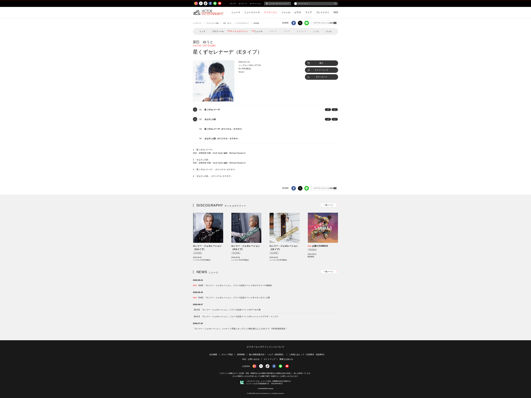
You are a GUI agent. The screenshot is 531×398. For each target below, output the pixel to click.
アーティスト (270, 12)
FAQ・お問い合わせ (251, 359)
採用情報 (241, 354)
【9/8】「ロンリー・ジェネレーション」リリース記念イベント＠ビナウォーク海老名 (232, 285)
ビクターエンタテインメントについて (265, 347)
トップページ (197, 23)
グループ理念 (227, 354)
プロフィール (218, 31)
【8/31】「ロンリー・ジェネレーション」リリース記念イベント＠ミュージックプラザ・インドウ (235, 316)
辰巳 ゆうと (227, 23)
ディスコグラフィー (242, 23)
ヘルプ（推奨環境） (276, 354)
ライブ (308, 12)
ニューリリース (252, 12)
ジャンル (285, 12)
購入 (321, 63)
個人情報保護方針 (256, 354)
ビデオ (297, 12)
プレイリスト (322, 12)
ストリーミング (321, 70)
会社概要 (213, 354)
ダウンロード (321, 77)
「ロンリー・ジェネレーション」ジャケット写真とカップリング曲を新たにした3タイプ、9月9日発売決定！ (240, 329)
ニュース (235, 12)
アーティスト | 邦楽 (212, 23)
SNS (335, 12)
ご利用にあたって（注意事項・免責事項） (307, 354)
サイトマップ (269, 359)
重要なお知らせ (286, 359)
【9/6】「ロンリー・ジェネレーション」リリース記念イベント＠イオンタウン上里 (231, 297)
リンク (329, 31)
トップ (202, 31)
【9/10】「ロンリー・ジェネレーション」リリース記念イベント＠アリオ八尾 (227, 310)
